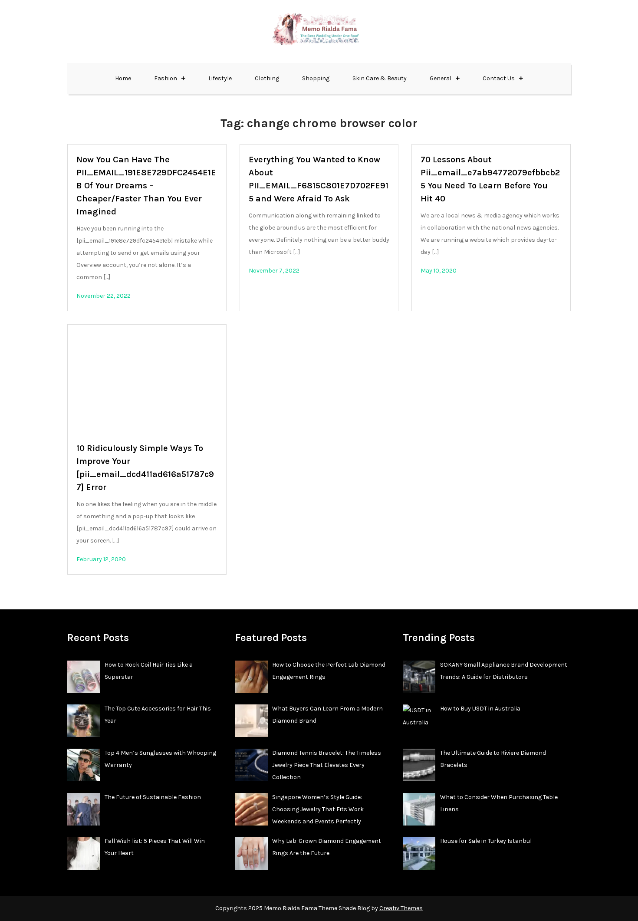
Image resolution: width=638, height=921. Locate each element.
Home (123, 78)
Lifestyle (220, 78)
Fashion (165, 78)
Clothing (267, 78)
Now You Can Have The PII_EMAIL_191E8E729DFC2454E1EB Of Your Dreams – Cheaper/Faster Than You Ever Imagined (146, 186)
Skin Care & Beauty (379, 78)
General (440, 78)
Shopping (315, 78)
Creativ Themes (401, 908)
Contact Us (499, 78)
